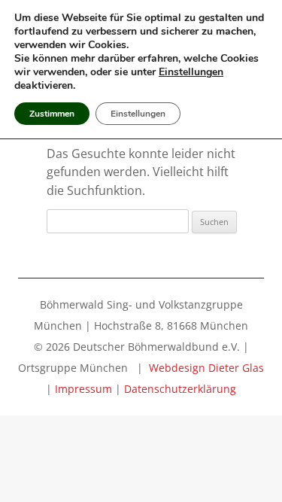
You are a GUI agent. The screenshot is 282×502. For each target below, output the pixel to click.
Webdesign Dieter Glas (206, 368)
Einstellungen (191, 72)
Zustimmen (51, 114)
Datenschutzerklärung (180, 389)
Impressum (83, 389)
